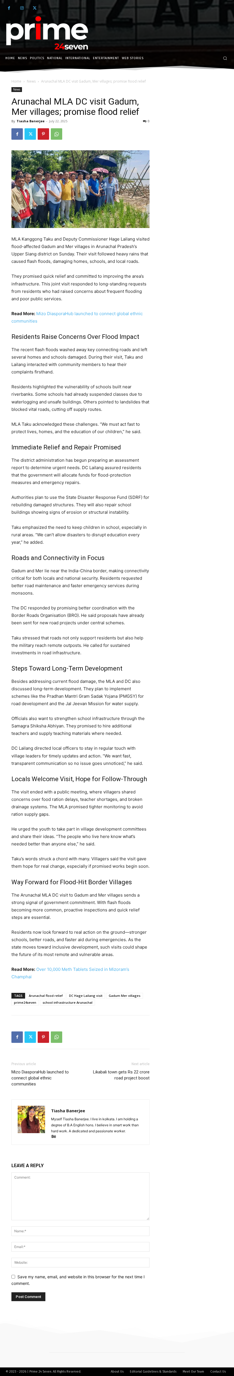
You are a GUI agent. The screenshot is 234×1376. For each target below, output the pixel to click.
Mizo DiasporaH (52, 313)
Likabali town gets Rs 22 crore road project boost (121, 1075)
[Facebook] (9, 8)
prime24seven (25, 1002)
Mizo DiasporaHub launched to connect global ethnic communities (40, 1078)
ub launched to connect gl (94, 313)
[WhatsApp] (56, 134)
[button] (225, 58)
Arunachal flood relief (46, 995)
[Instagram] (22, 8)
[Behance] (55, 1137)
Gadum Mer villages (124, 995)
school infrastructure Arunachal (67, 1002)
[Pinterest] (43, 134)
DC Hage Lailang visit (85, 995)
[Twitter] (35, 8)
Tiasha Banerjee (31, 121)
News (31, 81)
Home (16, 81)
